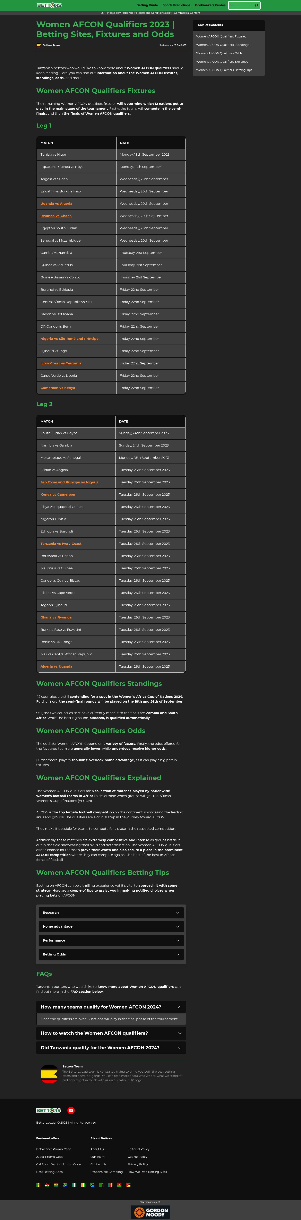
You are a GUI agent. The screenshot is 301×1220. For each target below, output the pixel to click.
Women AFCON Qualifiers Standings (222, 45)
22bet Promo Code (49, 1157)
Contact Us (98, 1164)
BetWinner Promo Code (53, 1149)
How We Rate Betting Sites (147, 1172)
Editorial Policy (138, 1149)
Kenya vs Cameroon (58, 494)
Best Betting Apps (49, 1172)
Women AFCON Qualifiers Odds (219, 53)
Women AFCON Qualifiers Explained (222, 61)
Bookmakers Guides (210, 5)
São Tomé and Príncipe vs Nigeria (69, 482)
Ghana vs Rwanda (56, 617)
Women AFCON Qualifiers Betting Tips (224, 70)
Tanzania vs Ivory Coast (61, 543)
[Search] (256, 5)
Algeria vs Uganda (56, 666)
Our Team (98, 1157)
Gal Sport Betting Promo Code (58, 1164)
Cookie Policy (137, 1157)
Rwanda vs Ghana (56, 216)
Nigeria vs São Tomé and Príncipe (69, 338)
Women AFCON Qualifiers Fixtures (221, 36)
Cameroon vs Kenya (58, 388)
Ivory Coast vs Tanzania (61, 363)
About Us (97, 1149)
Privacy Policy (138, 1164)
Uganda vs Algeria (56, 203)
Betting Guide (147, 5)
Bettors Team (51, 45)
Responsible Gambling (107, 1172)
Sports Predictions (176, 5)
